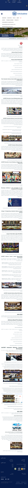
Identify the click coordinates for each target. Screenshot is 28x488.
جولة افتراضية (11, 474)
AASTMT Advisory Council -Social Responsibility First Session (11, 290)
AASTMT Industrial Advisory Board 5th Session (11, 312)
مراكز (12, 466)
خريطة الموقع (25, 483)
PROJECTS (16, 20)
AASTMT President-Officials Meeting (12, 160)
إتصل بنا (12, 473)
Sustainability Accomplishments (7, 22)
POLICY (14, 18)
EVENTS (3, 20)
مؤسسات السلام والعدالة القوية (20, 38)
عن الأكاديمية (11, 459)
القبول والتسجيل (11, 460)
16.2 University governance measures (8, 24)
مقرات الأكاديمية (23, 460)
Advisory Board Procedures (13, 77)
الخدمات (24, 461)
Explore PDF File (20, 45)
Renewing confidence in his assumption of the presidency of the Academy (12, 208)
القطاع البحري (23, 459)
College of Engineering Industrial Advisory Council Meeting (9, 231)
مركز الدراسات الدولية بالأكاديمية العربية (21, 464)
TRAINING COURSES (9, 20)
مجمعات (25, 466)
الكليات (12, 464)
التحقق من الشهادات (23, 466)
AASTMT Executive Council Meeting (12, 116)
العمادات (12, 465)
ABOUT (18, 18)
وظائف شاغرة (24, 474)
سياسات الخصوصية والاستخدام (24, 482)
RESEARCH (4, 18)
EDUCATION (9, 18)
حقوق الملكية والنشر (18, 482)
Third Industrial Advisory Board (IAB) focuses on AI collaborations (10, 95)
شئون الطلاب (11, 461)
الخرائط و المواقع (24, 473)
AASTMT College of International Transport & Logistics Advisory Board (12, 450)
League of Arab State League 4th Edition (12, 254)
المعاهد (25, 465)
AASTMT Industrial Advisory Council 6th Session (10, 143)
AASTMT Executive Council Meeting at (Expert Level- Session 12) (10, 185)
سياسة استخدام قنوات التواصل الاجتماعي (19, 483)
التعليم (12, 466)
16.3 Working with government (7, 26)
